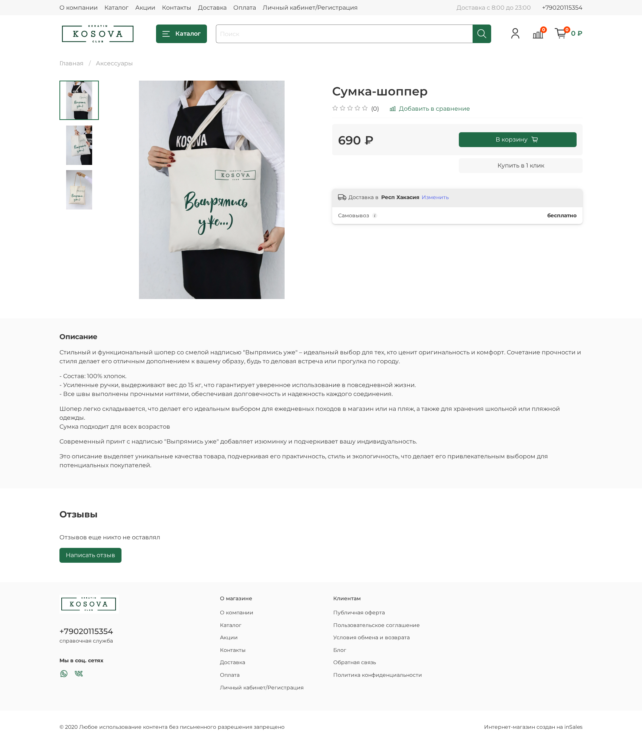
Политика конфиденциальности (377, 675)
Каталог (116, 7)
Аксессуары (114, 63)
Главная (71, 63)
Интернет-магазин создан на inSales (533, 727)
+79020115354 (562, 7)
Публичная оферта (359, 612)
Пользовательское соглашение (376, 625)
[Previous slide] (117, 190)
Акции (145, 7)
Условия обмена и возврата (371, 637)
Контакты (176, 7)
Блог (339, 650)
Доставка (212, 7)
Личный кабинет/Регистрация (310, 7)
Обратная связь (354, 662)
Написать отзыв (90, 555)
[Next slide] (306, 190)
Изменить (435, 197)
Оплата (244, 7)
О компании (78, 7)
